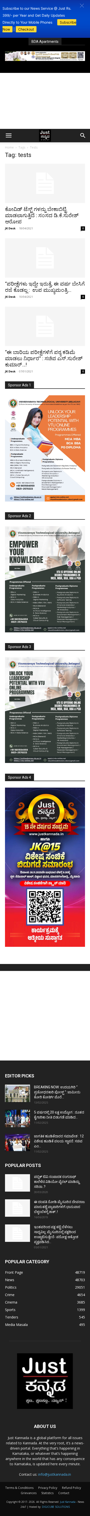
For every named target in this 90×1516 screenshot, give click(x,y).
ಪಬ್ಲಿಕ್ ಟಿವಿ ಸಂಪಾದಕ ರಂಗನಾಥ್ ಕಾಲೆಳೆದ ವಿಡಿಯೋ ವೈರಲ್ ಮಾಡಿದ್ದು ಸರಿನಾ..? (57, 1182)
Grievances (28, 1493)
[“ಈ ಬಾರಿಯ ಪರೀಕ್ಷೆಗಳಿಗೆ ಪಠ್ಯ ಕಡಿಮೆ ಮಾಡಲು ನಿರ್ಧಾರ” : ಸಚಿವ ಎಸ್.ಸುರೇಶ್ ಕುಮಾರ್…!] (45, 326)
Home (9, 147)
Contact (63, 1493)
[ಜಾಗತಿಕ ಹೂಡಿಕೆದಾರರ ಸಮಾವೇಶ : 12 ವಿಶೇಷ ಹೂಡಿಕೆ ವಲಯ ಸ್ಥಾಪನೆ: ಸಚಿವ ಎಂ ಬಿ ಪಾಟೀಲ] (17, 1142)
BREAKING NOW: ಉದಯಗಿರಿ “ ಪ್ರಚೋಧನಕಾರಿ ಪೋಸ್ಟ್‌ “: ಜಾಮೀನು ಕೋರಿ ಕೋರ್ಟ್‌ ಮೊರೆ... (57, 1092)
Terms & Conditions (19, 1488)
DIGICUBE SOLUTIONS (56, 1507)
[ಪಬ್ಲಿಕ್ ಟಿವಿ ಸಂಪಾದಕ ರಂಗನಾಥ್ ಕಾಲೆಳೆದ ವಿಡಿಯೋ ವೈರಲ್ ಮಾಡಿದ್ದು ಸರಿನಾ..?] (17, 1183)
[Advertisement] (45, 100)
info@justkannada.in (54, 1474)
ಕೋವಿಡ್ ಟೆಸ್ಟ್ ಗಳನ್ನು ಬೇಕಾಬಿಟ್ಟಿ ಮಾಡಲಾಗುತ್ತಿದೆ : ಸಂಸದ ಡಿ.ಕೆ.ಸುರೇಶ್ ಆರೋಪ (41, 215)
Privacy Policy (47, 1488)
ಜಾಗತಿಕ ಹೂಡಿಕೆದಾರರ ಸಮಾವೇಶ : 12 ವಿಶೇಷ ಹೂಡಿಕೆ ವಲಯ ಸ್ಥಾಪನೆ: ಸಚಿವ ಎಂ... (59, 1141)
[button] (82, 5)
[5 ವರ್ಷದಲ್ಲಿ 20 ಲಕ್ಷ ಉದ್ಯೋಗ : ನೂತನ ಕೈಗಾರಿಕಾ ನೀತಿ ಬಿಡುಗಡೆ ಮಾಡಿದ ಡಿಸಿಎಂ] (17, 1118)
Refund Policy (71, 1488)
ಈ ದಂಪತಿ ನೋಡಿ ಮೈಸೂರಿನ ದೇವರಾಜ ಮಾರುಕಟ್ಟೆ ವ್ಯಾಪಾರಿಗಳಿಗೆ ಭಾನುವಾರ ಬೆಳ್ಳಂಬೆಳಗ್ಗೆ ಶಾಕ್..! (59, 1207)
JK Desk (10, 228)
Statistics (47, 1493)
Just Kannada (68, 1502)
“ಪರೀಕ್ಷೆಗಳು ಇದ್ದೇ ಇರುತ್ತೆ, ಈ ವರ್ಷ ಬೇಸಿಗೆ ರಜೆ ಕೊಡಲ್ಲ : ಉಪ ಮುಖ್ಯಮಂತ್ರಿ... (45, 287)
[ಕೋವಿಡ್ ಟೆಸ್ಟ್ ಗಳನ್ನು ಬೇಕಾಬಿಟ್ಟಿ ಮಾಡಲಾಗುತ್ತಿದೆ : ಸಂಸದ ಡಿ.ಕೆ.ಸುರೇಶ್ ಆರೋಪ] (45, 183)
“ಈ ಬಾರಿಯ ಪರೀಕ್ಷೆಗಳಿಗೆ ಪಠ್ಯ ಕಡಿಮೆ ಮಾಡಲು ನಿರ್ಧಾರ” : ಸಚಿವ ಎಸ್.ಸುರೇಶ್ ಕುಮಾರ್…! (43, 358)
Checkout (26, 29)
